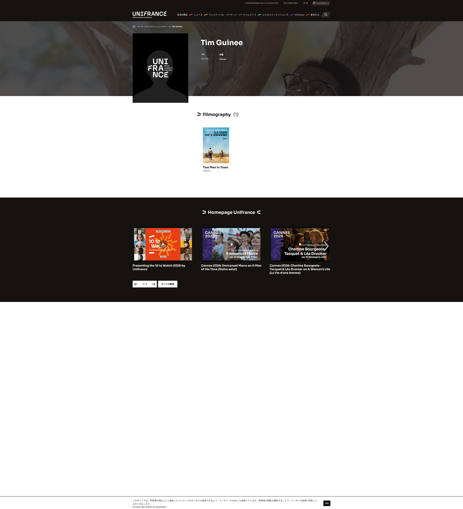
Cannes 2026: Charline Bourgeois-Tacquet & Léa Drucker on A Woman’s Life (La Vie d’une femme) (231, 269)
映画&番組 (182, 14)
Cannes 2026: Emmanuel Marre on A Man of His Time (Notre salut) (163, 267)
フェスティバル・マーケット (223, 14)
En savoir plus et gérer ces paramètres (149, 506)
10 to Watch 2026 (290, 3)
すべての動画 (167, 284)
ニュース (198, 14)
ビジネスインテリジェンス (275, 14)
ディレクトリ (249, 14)
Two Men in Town (215, 167)
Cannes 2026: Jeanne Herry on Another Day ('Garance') (299, 267)
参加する (315, 14)
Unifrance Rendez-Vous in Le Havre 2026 (261, 3)
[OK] (327, 503)
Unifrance (299, 14)
